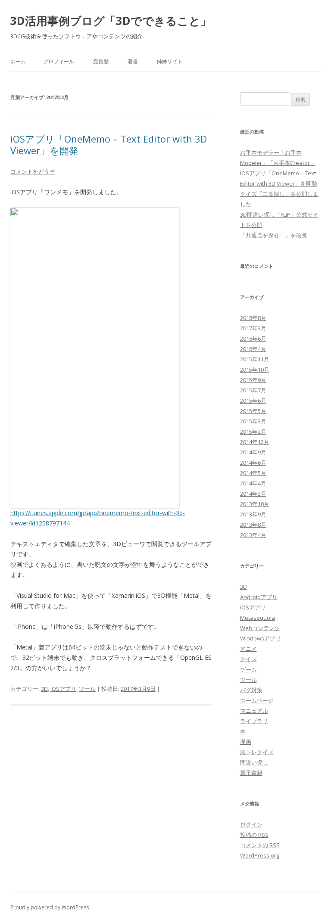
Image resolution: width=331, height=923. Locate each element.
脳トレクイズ (257, 752)
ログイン (251, 824)
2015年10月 (254, 369)
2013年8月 (253, 524)
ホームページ (257, 700)
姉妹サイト (170, 61)
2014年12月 (254, 442)
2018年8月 (253, 318)
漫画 (245, 742)
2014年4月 (253, 483)
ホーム (18, 61)
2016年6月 (253, 338)
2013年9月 (253, 514)
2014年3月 (253, 493)
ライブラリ (254, 721)
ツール (87, 689)
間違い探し (254, 762)
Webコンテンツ (260, 628)
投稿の (254, 835)
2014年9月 (253, 452)
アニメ (248, 649)
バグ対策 (251, 690)
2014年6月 (253, 462)
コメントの (260, 845)
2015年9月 (253, 380)
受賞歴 (101, 61)
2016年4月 (253, 349)
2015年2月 (253, 431)
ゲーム (248, 669)
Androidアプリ (259, 597)
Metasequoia (257, 618)
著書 (133, 61)
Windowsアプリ (260, 638)
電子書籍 (251, 773)
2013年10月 (254, 504)
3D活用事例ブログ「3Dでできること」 (111, 20)
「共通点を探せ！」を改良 (273, 235)
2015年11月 (254, 359)
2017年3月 (253, 328)
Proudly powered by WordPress (49, 907)
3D (44, 689)
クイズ (248, 659)
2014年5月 (253, 473)
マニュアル (254, 711)
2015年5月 (253, 411)
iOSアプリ (63, 689)
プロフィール (58, 61)
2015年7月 (253, 390)
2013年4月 (253, 535)
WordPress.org (259, 855)
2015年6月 (253, 400)
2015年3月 (253, 421)
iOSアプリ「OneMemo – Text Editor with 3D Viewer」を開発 (108, 144)
